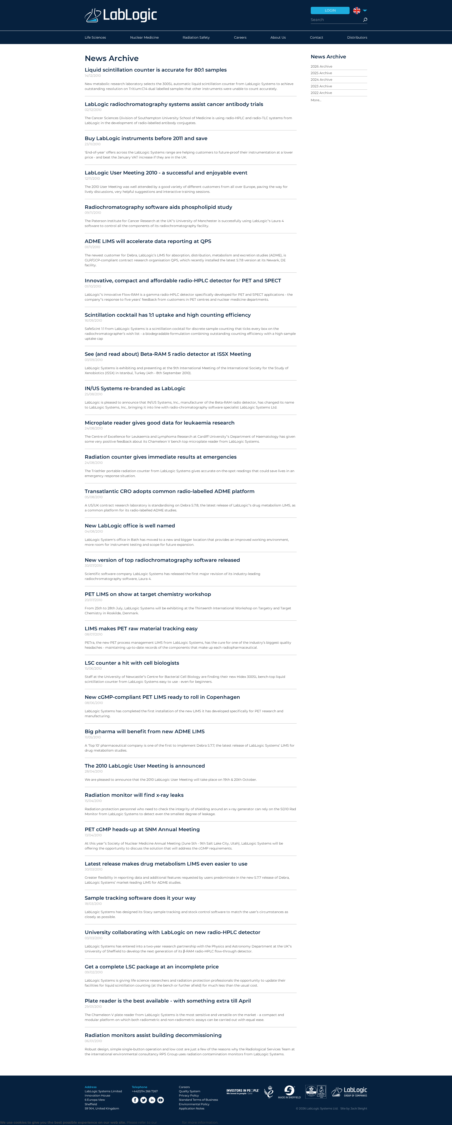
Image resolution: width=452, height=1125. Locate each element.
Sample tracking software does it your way (140, 898)
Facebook (135, 1100)
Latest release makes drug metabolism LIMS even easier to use (166, 864)
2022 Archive (321, 93)
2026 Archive (321, 66)
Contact (316, 37)
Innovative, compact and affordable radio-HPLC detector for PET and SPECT (183, 280)
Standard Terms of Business (198, 1099)
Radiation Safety (196, 37)
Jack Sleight (359, 1108)
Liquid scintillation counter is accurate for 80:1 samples (156, 70)
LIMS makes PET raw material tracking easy (141, 628)
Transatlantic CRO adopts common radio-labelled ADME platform (169, 491)
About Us (278, 37)
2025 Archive (321, 73)
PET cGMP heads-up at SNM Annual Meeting (142, 829)
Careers (240, 37)
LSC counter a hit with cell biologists (132, 663)
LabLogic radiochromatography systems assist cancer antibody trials (174, 104)
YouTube (160, 1100)
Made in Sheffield (289, 1091)
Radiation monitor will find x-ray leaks (134, 795)
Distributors (357, 37)
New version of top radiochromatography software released (162, 560)
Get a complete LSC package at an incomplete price (152, 966)
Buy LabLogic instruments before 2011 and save (146, 138)
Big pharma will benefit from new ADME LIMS (145, 731)
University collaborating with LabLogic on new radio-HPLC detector (172, 932)
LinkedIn (152, 1100)
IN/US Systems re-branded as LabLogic (135, 388)
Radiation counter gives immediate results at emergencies (161, 457)
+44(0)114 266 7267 (145, 1091)
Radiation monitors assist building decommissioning (153, 1035)
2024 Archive (321, 79)
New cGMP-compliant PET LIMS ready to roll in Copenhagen (162, 697)
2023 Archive (321, 86)
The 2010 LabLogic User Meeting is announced (145, 766)
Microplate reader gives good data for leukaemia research (160, 423)
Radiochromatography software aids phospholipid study (158, 207)
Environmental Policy (194, 1104)
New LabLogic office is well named (130, 525)
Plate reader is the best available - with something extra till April (168, 1001)
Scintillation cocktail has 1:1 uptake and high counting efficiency (168, 315)
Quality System (189, 1091)
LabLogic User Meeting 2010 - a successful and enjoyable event (166, 173)
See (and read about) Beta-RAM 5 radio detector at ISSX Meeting (168, 354)
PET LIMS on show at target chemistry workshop (148, 594)
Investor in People (242, 1092)
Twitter (143, 1100)
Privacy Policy (189, 1095)
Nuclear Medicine (144, 37)
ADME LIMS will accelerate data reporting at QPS (148, 241)
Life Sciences (95, 37)
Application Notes (191, 1108)
